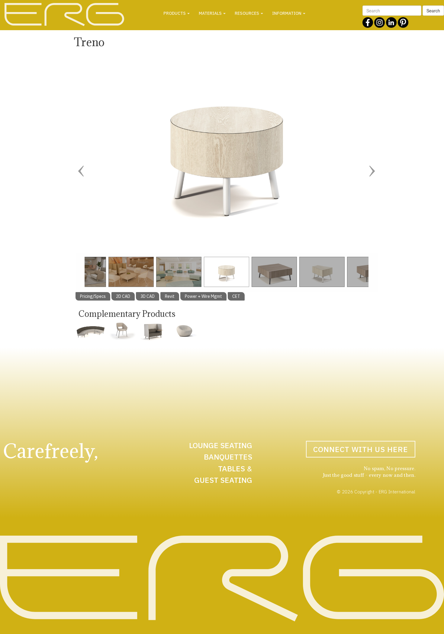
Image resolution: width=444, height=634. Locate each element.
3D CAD (147, 296)
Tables (231, 468)
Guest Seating (223, 480)
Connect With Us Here (360, 449)
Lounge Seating (220, 445)
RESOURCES (247, 13)
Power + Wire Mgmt (203, 296)
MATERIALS (211, 13)
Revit (170, 296)
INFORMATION (287, 13)
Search (433, 11)
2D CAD (123, 296)
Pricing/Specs (93, 296)
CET (236, 296)
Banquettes (228, 457)
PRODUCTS (175, 13)
